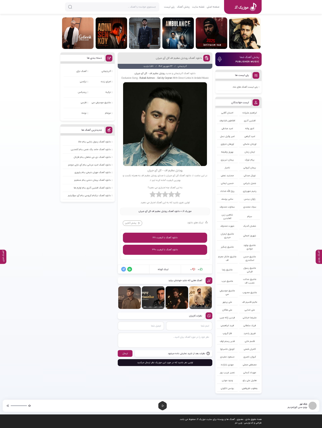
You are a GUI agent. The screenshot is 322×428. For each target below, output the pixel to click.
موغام (108, 113)
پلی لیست (169, 7)
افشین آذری (250, 120)
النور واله (249, 128)
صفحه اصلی (213, 7)
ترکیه (108, 92)
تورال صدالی (250, 175)
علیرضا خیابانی (250, 317)
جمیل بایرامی (249, 183)
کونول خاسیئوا (227, 349)
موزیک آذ (187, 211)
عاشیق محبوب (250, 292)
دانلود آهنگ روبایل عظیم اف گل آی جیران (179, 58)
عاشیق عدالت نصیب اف (249, 281)
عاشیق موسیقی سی (227, 292)
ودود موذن (227, 380)
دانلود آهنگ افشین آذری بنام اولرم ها (92, 187)
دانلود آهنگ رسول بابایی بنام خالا (94, 141)
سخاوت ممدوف (227, 207)
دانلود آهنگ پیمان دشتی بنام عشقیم (92, 180)
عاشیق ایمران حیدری (227, 235)
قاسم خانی (250, 341)
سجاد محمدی (249, 207)
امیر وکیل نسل (227, 136)
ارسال (125, 353)
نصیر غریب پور (227, 372)
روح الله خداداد (227, 191)
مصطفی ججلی (250, 364)
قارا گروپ (227, 333)
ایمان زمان (250, 152)
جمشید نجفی (227, 175)
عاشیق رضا (227, 269)
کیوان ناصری (249, 356)
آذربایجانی (106, 71)
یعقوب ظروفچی (250, 388)
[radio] (177, 195)
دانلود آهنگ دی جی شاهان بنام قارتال (92, 157)
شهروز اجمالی (249, 235)
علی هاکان (227, 310)
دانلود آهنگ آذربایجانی (185, 73)
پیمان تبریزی (227, 159)
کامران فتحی (250, 349)
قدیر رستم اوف (227, 341)
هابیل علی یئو (250, 380)
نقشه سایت (198, 7)
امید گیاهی (249, 136)
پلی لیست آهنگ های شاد (245, 87)
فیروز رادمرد (250, 333)
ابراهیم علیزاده (250, 112)
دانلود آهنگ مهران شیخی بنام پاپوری (92, 172)
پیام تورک (249, 159)
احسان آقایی (227, 112)
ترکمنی (83, 81)
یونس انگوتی (227, 388)
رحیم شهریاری (249, 191)
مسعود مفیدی (227, 356)
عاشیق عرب (227, 281)
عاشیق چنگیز (227, 247)
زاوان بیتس (249, 199)
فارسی (84, 102)
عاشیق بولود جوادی (250, 247)
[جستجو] (70, 7)
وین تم (238, 422)
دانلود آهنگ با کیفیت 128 (165, 237)
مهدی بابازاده (227, 364)
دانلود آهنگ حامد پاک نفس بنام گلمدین (91, 149)
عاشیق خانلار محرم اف (227, 258)
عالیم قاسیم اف (249, 302)
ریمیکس (82, 92)
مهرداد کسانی (249, 372)
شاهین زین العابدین (227, 216)
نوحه (84, 113)
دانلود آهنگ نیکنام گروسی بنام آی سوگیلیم (89, 195)
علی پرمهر (227, 302)
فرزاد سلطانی (249, 325)
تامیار (227, 167)
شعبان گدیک (249, 226)
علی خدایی (250, 310)
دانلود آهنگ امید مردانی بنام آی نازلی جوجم (89, 165)
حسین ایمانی (227, 183)
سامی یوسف (227, 199)
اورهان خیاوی (227, 144)
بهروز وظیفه (227, 152)
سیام (249, 216)
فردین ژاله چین (227, 317)
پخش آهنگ (183, 7)
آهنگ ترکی (81, 71)
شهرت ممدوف (227, 226)
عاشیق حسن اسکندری (249, 258)
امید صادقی (227, 128)
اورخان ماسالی (249, 144)
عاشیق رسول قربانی (249, 270)
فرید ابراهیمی (227, 325)
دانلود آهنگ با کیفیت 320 (165, 249)
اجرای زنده (106, 81)
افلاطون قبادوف (227, 120)
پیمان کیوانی (249, 167)
